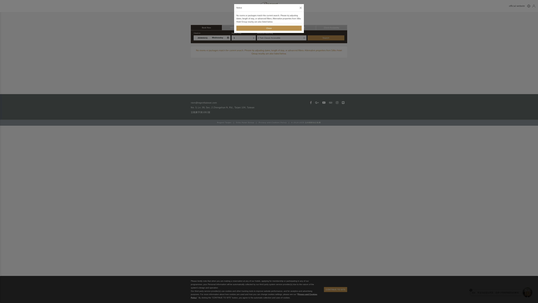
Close (269, 28)
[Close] (301, 8)
